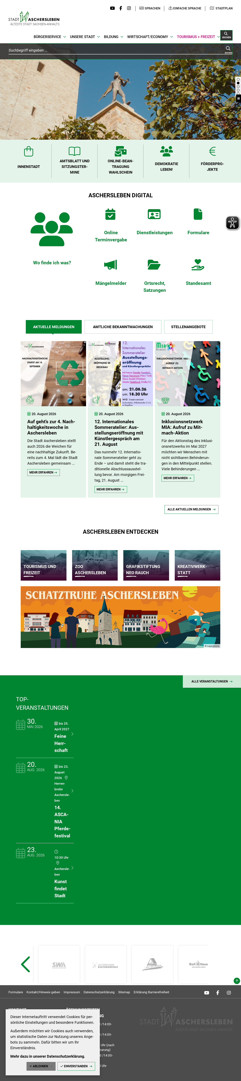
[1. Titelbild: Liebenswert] (238, 83)
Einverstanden (76, 1066)
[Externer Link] (59, 964)
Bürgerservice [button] (47, 37)
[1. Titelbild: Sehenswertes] (238, 79)
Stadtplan (224, 8)
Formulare (15, 992)
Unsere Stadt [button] (82, 37)
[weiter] (230, 415)
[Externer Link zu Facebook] (120, 8)
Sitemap (124, 992)
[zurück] (14, 415)
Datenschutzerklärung (99, 992)
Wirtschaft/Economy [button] (147, 37)
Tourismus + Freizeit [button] (196, 37)
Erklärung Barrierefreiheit (151, 992)
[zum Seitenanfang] (237, 981)
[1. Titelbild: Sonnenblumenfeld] (238, 93)
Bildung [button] (111, 37)
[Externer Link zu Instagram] (128, 8)
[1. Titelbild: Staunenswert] (238, 90)
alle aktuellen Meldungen (189, 509)
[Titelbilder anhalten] (238, 98)
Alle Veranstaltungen (209, 681)
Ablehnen (40, 1066)
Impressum (72, 992)
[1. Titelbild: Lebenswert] (238, 86)
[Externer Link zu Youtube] (111, 8)
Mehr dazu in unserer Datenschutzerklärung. (47, 1056)
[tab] (54, 327)
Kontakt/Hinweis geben (43, 992)
